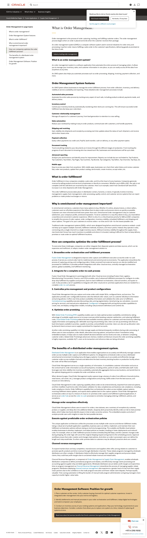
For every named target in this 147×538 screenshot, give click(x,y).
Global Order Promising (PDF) (66, 315)
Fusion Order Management (62, 258)
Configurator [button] (93, 303)
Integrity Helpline (76, 532)
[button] (8, 5)
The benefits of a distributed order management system (21, 56)
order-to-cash (64, 285)
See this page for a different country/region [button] (102, 24)
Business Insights (44, 12)
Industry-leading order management (65, 54)
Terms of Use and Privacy (25, 532)
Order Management (95, 459)
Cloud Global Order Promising (67, 319)
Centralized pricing (59, 301)
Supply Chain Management (48, 18)
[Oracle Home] (18, 4)
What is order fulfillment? (18, 39)
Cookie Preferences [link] (39, 532)
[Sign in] (134, 5)
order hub (64, 396)
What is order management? (19, 31)
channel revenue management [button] (87, 468)
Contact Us (86, 532)
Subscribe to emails (65, 532)
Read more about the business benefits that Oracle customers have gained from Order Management (88, 515)
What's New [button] (29, 12)
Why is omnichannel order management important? (18, 44)
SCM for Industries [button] (13, 12)
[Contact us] (138, 5)
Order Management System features (22, 35)
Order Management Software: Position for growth (23, 62)
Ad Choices (49, 532)
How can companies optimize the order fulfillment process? (23, 50)
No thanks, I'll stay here (119, 18)
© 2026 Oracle (10, 532)
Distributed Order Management (63, 353)
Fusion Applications (31, 18)
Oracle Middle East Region (14, 18)
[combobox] (73, 4)
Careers (56, 532)
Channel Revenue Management (88, 466)
